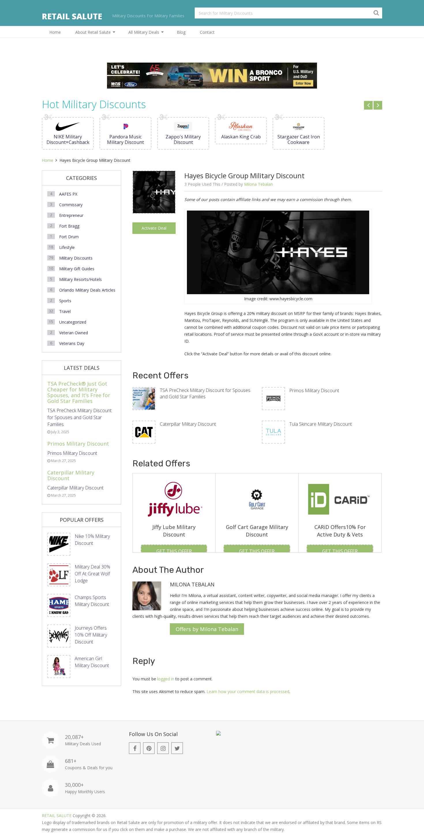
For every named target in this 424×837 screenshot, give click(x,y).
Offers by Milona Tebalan (207, 629)
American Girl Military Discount (92, 662)
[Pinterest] (149, 748)
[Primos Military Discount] (273, 398)
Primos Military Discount (314, 390)
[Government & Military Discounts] (218, 734)
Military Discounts (76, 258)
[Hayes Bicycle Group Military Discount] (154, 211)
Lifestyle (67, 247)
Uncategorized (72, 322)
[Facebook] (134, 748)
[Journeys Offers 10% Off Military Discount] (58, 636)
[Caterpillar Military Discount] (143, 432)
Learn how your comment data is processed (248, 691)
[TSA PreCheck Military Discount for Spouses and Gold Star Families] (143, 398)
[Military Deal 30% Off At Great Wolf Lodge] (58, 574)
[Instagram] (163, 748)
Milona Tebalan (258, 184)
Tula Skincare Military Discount (320, 424)
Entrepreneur (71, 215)
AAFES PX (68, 194)
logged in (165, 679)
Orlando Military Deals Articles (87, 290)
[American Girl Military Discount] (58, 666)
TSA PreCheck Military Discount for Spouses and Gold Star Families (205, 393)
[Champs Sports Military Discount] (58, 605)
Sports (65, 300)
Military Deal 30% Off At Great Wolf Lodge (92, 574)
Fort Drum (69, 236)
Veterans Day (71, 343)
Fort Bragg (69, 226)
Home (55, 32)
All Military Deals (143, 32)
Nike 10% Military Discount (92, 539)
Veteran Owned (73, 332)
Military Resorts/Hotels (80, 279)
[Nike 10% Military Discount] (58, 544)
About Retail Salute (93, 32)
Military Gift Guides (76, 268)
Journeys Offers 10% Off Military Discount (91, 635)
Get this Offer (174, 551)
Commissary (70, 204)
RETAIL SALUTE (72, 16)
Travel (65, 311)
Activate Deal (154, 228)
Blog (181, 32)
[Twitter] (177, 748)
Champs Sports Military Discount (92, 600)
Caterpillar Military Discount (188, 424)
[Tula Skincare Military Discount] (273, 432)
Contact (207, 32)
